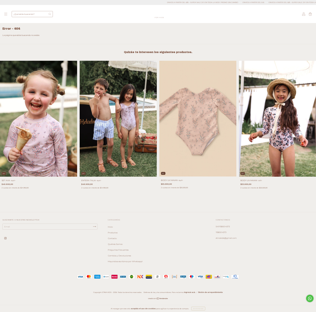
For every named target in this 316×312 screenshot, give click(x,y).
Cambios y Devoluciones (119, 255)
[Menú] (5, 14)
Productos (113, 232)
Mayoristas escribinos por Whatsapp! (125, 261)
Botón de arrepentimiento (210, 292)
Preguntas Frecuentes (118, 250)
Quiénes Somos (115, 244)
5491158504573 (223, 226)
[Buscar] (50, 14)
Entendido (198, 308)
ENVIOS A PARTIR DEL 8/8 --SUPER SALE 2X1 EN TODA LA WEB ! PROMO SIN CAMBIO (173, 2)
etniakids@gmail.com (226, 238)
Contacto (112, 238)
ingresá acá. (190, 292)
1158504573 (221, 232)
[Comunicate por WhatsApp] (310, 298)
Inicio (110, 227)
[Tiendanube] (158, 299)
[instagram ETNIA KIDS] (5, 238)
